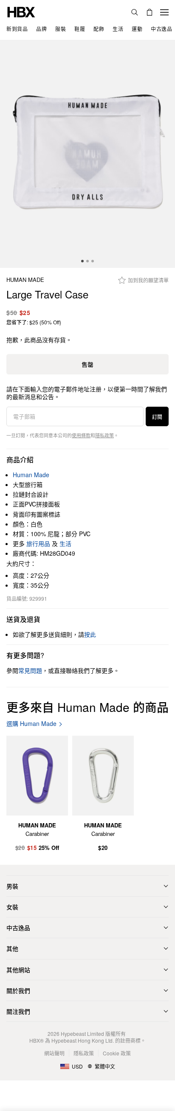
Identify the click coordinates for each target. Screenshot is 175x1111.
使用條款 (81, 435)
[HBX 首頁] (21, 11)
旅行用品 (38, 543)
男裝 (12, 886)
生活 (65, 543)
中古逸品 (18, 927)
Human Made (25, 280)
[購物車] (149, 12)
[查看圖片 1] (87, 154)
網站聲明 (54, 1053)
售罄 (87, 364)
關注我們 (18, 1011)
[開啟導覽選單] (164, 12)
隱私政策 (104, 435)
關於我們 (18, 990)
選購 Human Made (31, 723)
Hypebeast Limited (82, 1033)
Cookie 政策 (117, 1053)
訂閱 (157, 416)
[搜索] (134, 12)
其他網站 (18, 969)
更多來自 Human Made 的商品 (87, 706)
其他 (12, 948)
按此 (90, 634)
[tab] (82, 261)
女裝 (12, 907)
